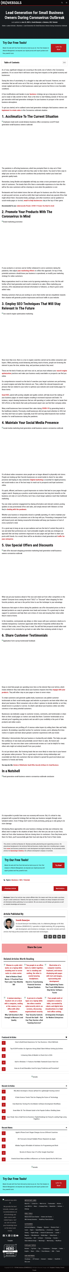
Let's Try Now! (59, 48)
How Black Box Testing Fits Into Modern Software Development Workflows (37, 1104)
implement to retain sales (11, 110)
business (33, 94)
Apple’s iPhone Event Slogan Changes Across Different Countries (37, 1132)
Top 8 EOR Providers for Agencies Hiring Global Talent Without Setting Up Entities (36, 1049)
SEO (50, 22)
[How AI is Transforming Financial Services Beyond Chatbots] (34, 979)
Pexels (62, 1267)
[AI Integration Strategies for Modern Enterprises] (54, 1011)
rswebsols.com (10, 1251)
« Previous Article (10, 888)
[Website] (45, 938)
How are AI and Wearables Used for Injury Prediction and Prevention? (36, 1068)
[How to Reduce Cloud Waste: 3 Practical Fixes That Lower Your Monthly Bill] (13, 973)
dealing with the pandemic (16, 509)
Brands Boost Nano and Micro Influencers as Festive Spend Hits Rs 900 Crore (37, 1159)
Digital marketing (36, 480)
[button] (62, 2)
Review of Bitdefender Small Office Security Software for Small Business (36, 765)
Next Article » (60, 888)
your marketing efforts (26, 271)
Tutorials (55, 22)
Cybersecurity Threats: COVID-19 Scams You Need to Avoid (35, 206)
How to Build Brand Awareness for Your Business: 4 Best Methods (36, 1042)
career (8, 848)
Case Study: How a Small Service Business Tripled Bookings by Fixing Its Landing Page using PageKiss (37, 1118)
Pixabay (58, 1267)
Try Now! (58, 865)
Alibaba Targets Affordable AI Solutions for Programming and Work (36, 1145)
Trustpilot (10, 1240)
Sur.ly (13, 1255)
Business (46, 22)
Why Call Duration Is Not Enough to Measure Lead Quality (14, 1017)
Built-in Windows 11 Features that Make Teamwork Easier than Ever (36, 1062)
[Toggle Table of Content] (63, 62)
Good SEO (5, 395)
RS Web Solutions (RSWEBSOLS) (23, 1267)
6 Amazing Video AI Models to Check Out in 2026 (36, 1055)
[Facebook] (50, 938)
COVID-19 (45, 408)
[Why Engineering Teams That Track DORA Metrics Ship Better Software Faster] (54, 981)
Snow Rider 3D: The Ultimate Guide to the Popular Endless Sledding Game (36, 1110)
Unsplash (52, 1267)
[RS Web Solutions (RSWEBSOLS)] (11, 2)
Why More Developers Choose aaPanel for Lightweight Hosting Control (36, 1091)
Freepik (34, 1270)
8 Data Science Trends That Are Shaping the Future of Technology (36, 1097)
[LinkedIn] (59, 938)
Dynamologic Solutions (17, 851)
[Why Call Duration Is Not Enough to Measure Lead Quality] (13, 1011)
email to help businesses (33, 200)
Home (3, 26)
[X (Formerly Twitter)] (54, 938)
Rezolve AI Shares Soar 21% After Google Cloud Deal (36, 1152)
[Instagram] (63, 938)
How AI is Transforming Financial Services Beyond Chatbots (34, 984)
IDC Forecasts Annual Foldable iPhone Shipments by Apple (37, 1139)
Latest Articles (11, 26)
